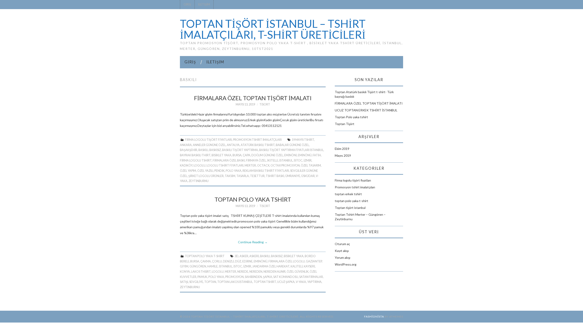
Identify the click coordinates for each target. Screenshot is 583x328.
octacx (263, 165)
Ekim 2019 (342, 149)
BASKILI (203, 150)
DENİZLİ (228, 261)
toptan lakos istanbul (235, 282)
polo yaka (233, 170)
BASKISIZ (215, 150)
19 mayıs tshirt (303, 139)
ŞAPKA (267, 277)
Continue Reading (253, 242)
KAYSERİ (309, 266)
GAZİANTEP (314, 261)
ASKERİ (254, 256)
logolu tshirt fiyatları (225, 165)
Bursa (237, 155)
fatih (317, 155)
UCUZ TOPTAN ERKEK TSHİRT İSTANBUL (366, 110)
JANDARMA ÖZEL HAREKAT (270, 266)
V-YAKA (301, 282)
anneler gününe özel (209, 145)
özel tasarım (311, 165)
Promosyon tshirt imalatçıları (257, 139)
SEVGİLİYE (196, 282)
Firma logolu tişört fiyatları (208, 139)
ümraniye (292, 176)
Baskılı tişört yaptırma (240, 150)
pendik (219, 170)
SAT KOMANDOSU (285, 277)
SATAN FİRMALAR (311, 277)
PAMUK (202, 277)
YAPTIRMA (314, 282)
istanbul (286, 160)
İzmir (308, 160)
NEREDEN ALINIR (274, 271)
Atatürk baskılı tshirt (258, 145)
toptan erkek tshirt (348, 194)
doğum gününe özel (267, 155)
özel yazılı (205, 170)
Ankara (186, 145)
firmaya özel (256, 160)
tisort (264, 104)
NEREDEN (255, 271)
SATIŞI (184, 282)
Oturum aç (342, 244)
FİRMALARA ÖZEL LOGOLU (286, 261)
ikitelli (272, 160)
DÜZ (238, 261)
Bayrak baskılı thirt (195, 155)
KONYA (185, 271)
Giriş (187, 4)
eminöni (290, 155)
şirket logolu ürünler (206, 176)
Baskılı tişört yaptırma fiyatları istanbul (291, 150)
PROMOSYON (234, 277)
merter (250, 165)
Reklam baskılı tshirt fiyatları (266, 170)
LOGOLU (199, 165)
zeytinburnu (199, 181)
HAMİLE (212, 266)
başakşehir (188, 150)
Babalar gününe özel (292, 145)
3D (236, 256)
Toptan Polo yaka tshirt (253, 199)
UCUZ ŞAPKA (286, 282)
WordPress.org (345, 264)
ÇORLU (217, 261)
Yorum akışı (342, 257)
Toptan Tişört (344, 124)
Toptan (210, 282)
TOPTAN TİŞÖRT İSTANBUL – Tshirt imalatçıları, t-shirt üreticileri (273, 29)
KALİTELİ (297, 266)
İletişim (204, 4)
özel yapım (188, 170)
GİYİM (184, 266)
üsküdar (308, 176)
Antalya (233, 145)
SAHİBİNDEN (253, 277)
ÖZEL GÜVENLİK (298, 271)
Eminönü (305, 155)
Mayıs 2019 (343, 155)
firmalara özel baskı (229, 160)
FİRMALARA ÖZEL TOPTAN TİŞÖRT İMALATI (253, 98)
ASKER (244, 256)
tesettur (257, 176)
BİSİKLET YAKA (221, 155)
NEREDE (242, 271)
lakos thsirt (201, 271)
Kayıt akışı (342, 251)
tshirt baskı (275, 176)
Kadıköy (186, 165)
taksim (230, 176)
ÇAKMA (205, 261)
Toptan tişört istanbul (350, 208)
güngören (197, 266)
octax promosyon (285, 165)
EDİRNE (247, 261)
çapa (246, 155)
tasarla (242, 176)
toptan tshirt (265, 282)
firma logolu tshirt (196, 160)
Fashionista (374, 316)
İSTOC (298, 160)
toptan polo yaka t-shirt (205, 256)
